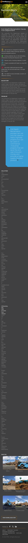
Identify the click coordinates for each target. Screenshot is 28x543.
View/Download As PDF (9, 517)
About (4, 530)
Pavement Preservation (8, 533)
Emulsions (5, 534)
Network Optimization (8, 531)
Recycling (19, 533)
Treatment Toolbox (12, 530)
